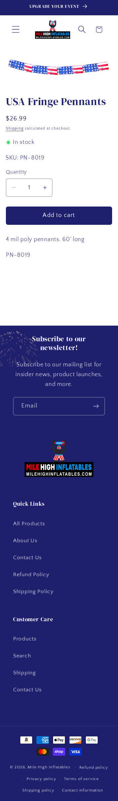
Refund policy (93, 767)
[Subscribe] (96, 406)
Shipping (15, 128)
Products (25, 639)
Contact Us (27, 558)
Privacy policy (41, 779)
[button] (16, 29)
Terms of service (81, 779)
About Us (25, 541)
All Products (29, 524)
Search (22, 656)
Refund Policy (31, 575)
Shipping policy (38, 790)
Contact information (82, 790)
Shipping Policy (33, 591)
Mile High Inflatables (49, 767)
